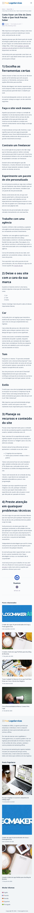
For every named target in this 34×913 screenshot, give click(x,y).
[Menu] (31, 3)
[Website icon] (17, 587)
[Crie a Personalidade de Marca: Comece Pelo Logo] (17, 695)
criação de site (18, 266)
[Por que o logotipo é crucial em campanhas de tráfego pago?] (17, 780)
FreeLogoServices (7, 738)
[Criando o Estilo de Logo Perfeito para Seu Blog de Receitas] (17, 640)
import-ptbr (5, 25)
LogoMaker (21, 736)
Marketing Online (12, 25)
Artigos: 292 (17, 590)
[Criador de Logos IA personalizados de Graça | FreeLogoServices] (17, 613)
